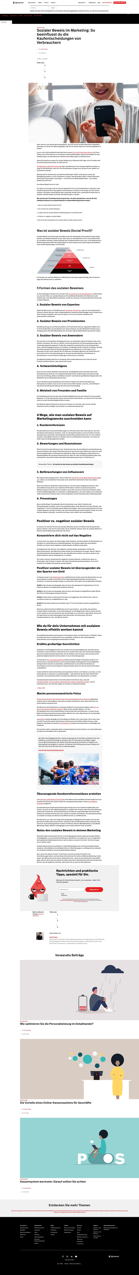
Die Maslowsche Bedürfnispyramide (49, 166)
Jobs (78, 1232)
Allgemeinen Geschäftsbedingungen (68, 900)
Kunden (36, 1243)
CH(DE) (61, 1263)
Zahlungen (82, 1212)
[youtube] (76, 1256)
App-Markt (22, 1230)
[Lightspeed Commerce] (18, 2)
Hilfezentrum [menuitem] (92, 2)
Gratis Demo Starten (119, 2)
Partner (66, 1225)
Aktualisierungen (24, 1228)
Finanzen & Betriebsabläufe (37, 1211)
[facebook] (63, 1256)
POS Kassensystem (39, 1228)
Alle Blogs (5, 16)
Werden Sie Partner (69, 1230)
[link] (107, 2)
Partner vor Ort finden (69, 1228)
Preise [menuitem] (46, 2)
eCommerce (13, 16)
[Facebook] (45, 66)
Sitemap (66, 1263)
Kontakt (79, 1228)
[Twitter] (45, 72)
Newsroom (79, 1239)
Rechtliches (80, 1241)
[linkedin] (71, 1256)
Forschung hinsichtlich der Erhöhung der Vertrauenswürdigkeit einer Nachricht (63, 699)
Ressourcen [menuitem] (81, 2)
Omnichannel (54, 1232)
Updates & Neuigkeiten (60, 1212)
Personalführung (101, 1211)
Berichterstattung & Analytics (20, 1211)
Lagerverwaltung (81, 1211)
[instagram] (67, 1256)
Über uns (79, 1225)
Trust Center (80, 1244)
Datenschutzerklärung (83, 901)
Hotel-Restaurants (39, 1237)
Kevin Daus (44, 49)
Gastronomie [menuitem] (31, 2)
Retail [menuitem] (39, 2)
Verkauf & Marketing (38, 915)
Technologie (109, 1211)
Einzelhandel (40, 27)
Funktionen (37, 1230)
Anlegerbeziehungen (82, 1234)
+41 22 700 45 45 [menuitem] (107, 2)
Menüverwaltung (91, 1211)
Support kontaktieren (25, 1232)
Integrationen (67, 1232)
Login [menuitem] (98, 2)
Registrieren (94, 890)
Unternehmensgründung (120, 1211)
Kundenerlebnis (71, 1211)
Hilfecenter (23, 1234)
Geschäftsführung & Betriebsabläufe (56, 1211)
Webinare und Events (82, 1237)
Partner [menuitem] (53, 2)
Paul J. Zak (41, 688)
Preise (21, 1237)
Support (95, 1225)
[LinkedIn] (45, 78)
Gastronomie (28, 16)
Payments (36, 1234)
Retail (20, 16)
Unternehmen (38, 16)
